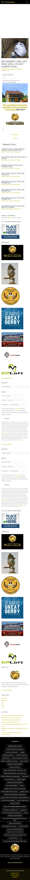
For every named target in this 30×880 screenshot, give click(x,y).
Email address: (5, 404)
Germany (22, 785)
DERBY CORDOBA (24, 761)
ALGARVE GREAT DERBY (15, 746)
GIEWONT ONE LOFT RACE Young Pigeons (11, 69)
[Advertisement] (15, 19)
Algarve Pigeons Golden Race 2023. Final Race (12, 715)
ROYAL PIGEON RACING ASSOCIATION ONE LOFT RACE (14, 819)
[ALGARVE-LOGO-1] (12, 318)
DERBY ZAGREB (21, 779)
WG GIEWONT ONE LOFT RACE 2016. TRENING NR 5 (13, 190)
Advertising (15, 876)
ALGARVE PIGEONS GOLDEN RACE (14, 749)
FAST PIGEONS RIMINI (11, 785)
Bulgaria (22, 752)
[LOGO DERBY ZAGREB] (10, 296)
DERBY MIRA (25, 776)
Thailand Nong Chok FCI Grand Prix (15, 831)
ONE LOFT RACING (14, 803)
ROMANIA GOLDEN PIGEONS (15, 815)
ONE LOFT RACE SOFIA (22, 800)
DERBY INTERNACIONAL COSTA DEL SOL (15, 773)
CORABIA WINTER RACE (8, 755)
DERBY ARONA (6, 758)
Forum (2, 707)
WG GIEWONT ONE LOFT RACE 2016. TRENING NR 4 (13, 182)
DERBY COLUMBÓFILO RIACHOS (9, 761)
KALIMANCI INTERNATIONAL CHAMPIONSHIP (15, 794)
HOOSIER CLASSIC (24, 791)
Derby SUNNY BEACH (10, 779)
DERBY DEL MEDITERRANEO (14, 764)
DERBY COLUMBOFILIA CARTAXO (19, 758)
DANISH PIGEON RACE (21, 755)
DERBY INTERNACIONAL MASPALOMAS (10, 776)
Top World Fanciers (13, 837)
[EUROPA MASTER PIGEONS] (12, 339)
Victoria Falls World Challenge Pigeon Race (14, 841)
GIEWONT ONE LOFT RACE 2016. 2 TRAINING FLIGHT (12, 165)
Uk (20, 837)
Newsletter (4, 700)
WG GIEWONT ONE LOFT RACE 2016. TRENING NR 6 (13, 198)
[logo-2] (12, 355)
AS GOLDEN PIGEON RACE (11, 752)
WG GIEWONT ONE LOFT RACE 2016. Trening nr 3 (13, 173)
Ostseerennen (23, 809)
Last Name (4, 400)
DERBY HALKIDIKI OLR (15, 767)
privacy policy (18, 408)
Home (2, 705)
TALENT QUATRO (23, 826)
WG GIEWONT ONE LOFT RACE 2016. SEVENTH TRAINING (13, 206)
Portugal (26, 812)
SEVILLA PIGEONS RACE (15, 823)
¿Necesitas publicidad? (6, 378)
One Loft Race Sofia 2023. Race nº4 (10, 722)
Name (2, 395)
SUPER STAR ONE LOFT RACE (9, 826)
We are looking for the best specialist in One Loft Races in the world (15, 107)
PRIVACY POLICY (15, 875)
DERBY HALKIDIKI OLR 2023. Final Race (10, 717)
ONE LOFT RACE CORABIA (7, 800)
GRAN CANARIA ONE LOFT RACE (9, 791)
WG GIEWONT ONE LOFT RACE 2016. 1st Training (14, 157)
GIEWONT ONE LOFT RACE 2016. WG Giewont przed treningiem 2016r (13, 149)
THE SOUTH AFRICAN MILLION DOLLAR (15, 835)
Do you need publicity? (6, 690)
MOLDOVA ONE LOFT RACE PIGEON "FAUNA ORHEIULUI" (15, 797)
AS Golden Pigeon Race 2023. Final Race (11, 719)
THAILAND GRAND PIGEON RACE (15, 829)
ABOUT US (4, 698)
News (2, 702)
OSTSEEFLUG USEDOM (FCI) (10, 809)
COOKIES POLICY (15, 873)
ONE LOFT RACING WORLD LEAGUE (15, 806)
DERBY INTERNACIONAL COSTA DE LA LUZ (15, 770)
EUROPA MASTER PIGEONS (14, 782)
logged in (10, 217)
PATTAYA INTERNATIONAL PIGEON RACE (11, 812)
